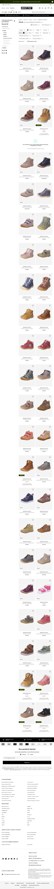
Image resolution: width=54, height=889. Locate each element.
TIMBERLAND (4, 810)
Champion (29, 814)
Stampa (12, 883)
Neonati (25, 19)
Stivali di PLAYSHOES (31, 832)
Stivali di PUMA (5, 838)
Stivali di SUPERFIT (6, 832)
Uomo (7, 8)
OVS (3, 814)
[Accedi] (42, 8)
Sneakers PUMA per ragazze (8, 796)
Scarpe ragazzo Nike (6, 784)
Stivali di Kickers (30, 838)
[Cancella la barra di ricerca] (51, 12)
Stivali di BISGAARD (6, 834)
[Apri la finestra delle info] (52, 1)
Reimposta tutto (32, 41)
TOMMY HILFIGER (31, 818)
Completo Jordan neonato (33, 796)
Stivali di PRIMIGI (5, 836)
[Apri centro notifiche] (45, 8)
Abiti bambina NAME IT (32, 788)
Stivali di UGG (30, 836)
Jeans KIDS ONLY (30, 792)
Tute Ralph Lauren (31, 794)
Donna (3, 8)
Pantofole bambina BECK (32, 784)
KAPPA (3, 822)
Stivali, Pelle (29, 844)
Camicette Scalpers (31, 790)
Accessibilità (24, 885)
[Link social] (3, 859)
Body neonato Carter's (7, 792)
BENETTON (29, 808)
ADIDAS (29, 806)
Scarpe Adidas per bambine (8, 782)
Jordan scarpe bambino (32, 786)
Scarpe (30, 19)
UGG (3, 818)
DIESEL (3, 816)
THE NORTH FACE (5, 808)
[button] (35, 25)
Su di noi (7, 883)
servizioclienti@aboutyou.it (15, 769)
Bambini (12, 8)
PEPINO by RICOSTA (42, 19)
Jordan (3, 820)
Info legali (17, 885)
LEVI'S (3, 825)
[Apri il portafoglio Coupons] (39, 8)
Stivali (35, 19)
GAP (28, 822)
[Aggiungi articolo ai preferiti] (33, 46)
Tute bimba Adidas (31, 798)
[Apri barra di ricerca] (32, 12)
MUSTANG (29, 820)
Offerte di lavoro (20, 883)
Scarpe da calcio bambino (7, 788)
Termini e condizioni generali (43, 883)
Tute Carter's (30, 782)
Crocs (28, 816)
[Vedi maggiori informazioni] (27, 73)
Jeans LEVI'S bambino (6, 800)
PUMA (28, 810)
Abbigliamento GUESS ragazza (8, 786)
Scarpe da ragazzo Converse (33, 800)
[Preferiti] (48, 8)
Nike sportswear (5, 806)
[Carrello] (51, 8)
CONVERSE (4, 812)
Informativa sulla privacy (9, 768)
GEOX (28, 812)
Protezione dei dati (30, 883)
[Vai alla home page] (9, 853)
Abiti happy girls (5, 798)
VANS (28, 825)
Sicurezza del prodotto (34, 885)
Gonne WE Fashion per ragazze (8, 794)
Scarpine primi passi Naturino (8, 790)
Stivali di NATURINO (31, 834)
